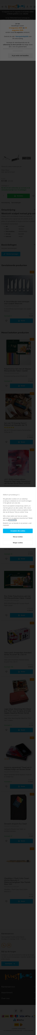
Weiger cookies (18, 543)
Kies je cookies (18, 537)
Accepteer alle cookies (18, 531)
